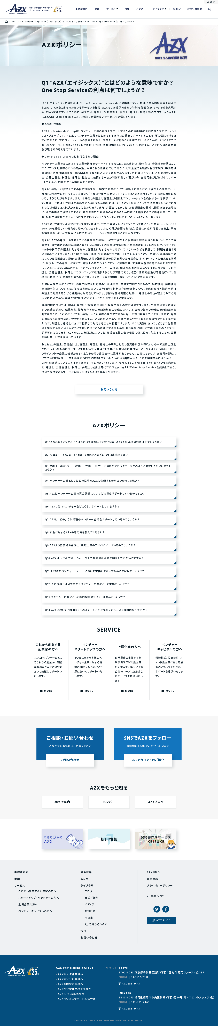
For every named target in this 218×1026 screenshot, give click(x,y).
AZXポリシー (155, 873)
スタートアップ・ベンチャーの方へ (38, 898)
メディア (90, 905)
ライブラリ (158, 9)
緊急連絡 (152, 879)
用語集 (89, 918)
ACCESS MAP (131, 984)
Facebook (165, 909)
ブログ (89, 891)
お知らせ (90, 911)
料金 (127, 9)
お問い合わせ (194, 9)
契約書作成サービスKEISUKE (155, 839)
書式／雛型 (92, 898)
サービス (111, 9)
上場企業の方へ (28, 905)
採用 (175, 9)
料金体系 (86, 873)
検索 (209, 9)
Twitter (156, 909)
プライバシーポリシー (160, 886)
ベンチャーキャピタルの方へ (35, 911)
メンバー (141, 9)
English (211, 2)
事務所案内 (81, 9)
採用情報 (109, 839)
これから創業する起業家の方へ (37, 891)
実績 (97, 9)
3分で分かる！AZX (62, 839)
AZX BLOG (163, 920)
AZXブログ (156, 802)
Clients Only (155, 896)
